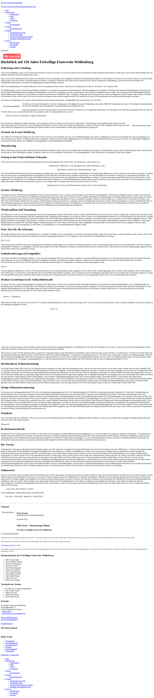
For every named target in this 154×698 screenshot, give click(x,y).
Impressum (5, 655)
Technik (8, 27)
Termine (8, 31)
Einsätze (8, 647)
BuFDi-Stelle (14, 43)
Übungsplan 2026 (16, 35)
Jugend (7, 22)
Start (7, 10)
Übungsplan (9, 651)
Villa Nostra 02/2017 (8, 545)
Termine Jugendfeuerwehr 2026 (21, 37)
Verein (12, 18)
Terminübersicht (11, 649)
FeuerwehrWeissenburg (9, 617)
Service (8, 41)
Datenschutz (14, 655)
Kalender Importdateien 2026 (20, 39)
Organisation (14, 14)
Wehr (12, 16)
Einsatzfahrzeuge (16, 29)
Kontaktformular (7, 624)
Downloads (14, 45)
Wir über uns (10, 12)
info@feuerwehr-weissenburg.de (13, 613)
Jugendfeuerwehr (11, 643)
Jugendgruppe (15, 24)
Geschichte (14, 20)
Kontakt (13, 47)
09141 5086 (6, 611)
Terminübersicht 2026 (17, 33)
